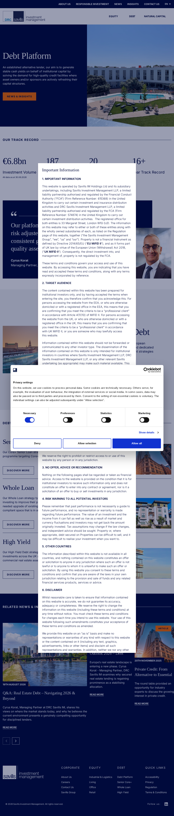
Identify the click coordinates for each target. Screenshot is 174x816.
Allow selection (87, 443)
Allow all (137, 443)
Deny (37, 443)
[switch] (68, 420)
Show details (146, 432)
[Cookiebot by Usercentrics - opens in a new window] (146, 370)
